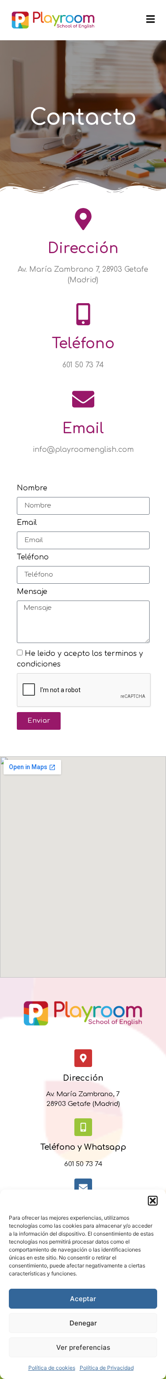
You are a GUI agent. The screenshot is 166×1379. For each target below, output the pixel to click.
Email (83, 428)
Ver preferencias (83, 1347)
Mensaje (32, 592)
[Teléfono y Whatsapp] (83, 1127)
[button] (152, 1200)
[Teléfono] (83, 314)
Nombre (32, 488)
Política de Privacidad (107, 1367)
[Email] (83, 399)
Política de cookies (51, 1367)
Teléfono (83, 343)
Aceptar (83, 1298)
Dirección (83, 248)
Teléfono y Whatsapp (83, 1147)
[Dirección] (83, 219)
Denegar (83, 1323)
